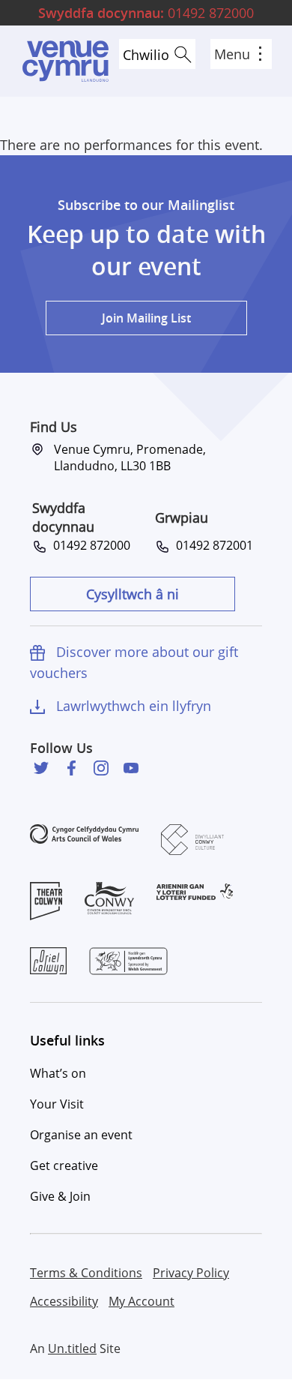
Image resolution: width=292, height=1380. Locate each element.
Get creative (64, 1165)
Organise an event (81, 1134)
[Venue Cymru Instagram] (101, 768)
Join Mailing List (146, 318)
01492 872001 (211, 545)
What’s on (58, 1073)
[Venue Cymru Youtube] (131, 768)
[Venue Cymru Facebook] (71, 768)
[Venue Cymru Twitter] (41, 768)
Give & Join (60, 1196)
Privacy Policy (191, 1272)
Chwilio (146, 55)
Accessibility (64, 1301)
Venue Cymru (65, 61)
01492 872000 (146, 13)
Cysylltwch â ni (132, 594)
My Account (141, 1301)
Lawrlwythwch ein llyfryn (133, 706)
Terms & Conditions (86, 1272)
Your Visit (57, 1104)
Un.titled (72, 1348)
